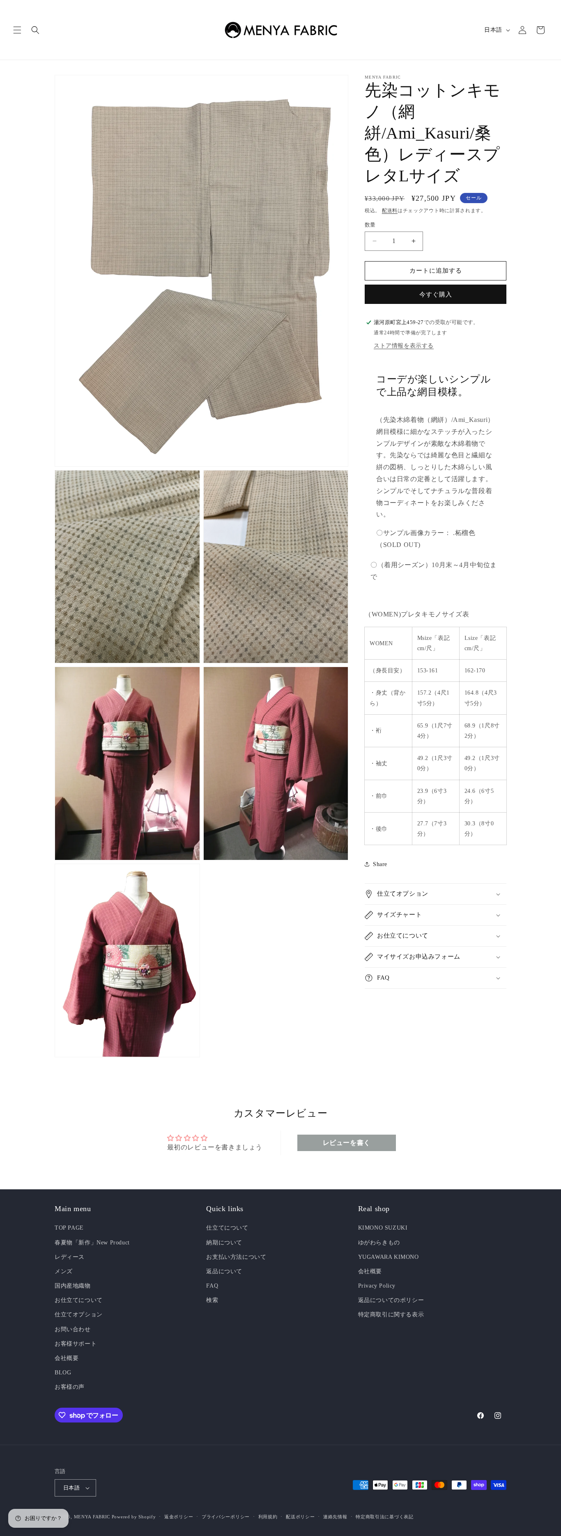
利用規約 (268, 1516)
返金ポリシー (178, 1516)
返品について (224, 1271)
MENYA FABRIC (92, 1516)
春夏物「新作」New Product (92, 1242)
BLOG (63, 1372)
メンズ (64, 1271)
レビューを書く (346, 1142)
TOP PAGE (69, 1228)
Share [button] (380, 864)
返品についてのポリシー (391, 1300)
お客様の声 (70, 1387)
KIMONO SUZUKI (383, 1228)
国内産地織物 (73, 1286)
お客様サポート (76, 1344)
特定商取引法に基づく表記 (384, 1516)
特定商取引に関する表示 (391, 1315)
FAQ (212, 1286)
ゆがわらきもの (379, 1242)
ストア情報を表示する (404, 346)
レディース (70, 1257)
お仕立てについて (79, 1300)
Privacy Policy (376, 1286)
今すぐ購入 (435, 294)
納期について (224, 1242)
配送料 (390, 210)
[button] (17, 30)
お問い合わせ (73, 1329)
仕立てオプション (79, 1315)
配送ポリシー (300, 1516)
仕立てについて (227, 1228)
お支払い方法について (236, 1257)
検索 (212, 1300)
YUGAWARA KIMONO (388, 1257)
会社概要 (66, 1358)
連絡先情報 (335, 1516)
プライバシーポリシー (226, 1516)
